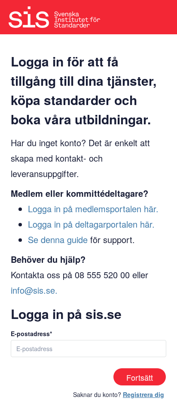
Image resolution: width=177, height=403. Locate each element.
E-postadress (30, 333)
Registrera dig (143, 394)
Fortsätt (139, 377)
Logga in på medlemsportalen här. (93, 208)
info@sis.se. (34, 290)
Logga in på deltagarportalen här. (91, 224)
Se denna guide (58, 239)
